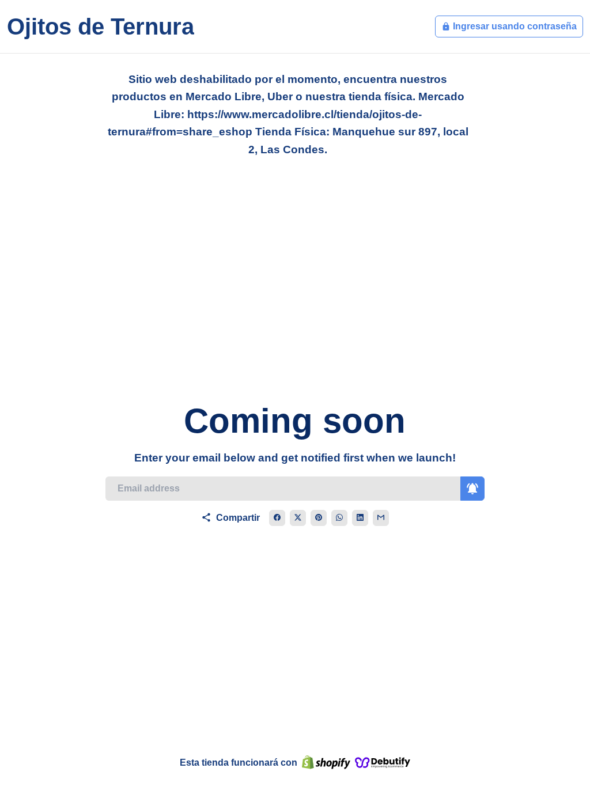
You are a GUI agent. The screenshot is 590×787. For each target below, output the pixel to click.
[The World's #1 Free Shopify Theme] (382, 763)
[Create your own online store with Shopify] (326, 763)
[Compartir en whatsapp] (339, 518)
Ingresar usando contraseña (509, 26)
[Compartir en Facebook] (277, 518)
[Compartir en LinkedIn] (360, 518)
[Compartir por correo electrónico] (381, 518)
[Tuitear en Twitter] (298, 518)
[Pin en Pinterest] (319, 518)
